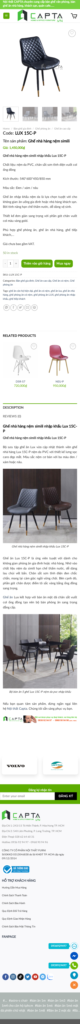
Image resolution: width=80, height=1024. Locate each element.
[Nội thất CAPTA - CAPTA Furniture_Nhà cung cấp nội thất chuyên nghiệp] (40, 16)
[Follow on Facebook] (5, 977)
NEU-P (60, 381)
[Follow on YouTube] (35, 977)
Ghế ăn (8, 597)
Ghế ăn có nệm (60, 281)
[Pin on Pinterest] (34, 307)
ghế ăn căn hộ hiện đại (21, 291)
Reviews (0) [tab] (12, 416)
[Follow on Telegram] (43, 977)
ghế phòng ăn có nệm (20, 295)
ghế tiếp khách (17, 299)
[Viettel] (60, 766)
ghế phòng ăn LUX (44, 295)
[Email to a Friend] (27, 307)
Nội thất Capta (17, 708)
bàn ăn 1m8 (37, 1010)
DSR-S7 (20, 381)
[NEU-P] (59, 359)
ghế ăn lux (56, 291)
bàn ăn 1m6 (45, 1005)
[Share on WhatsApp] (6, 307)
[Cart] (74, 15)
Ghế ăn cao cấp (62, 128)
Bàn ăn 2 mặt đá (59, 1010)
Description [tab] (13, 407)
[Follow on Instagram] (13, 977)
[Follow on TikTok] (20, 977)
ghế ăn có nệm (42, 291)
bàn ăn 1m (38, 1000)
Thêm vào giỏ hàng (36, 263)
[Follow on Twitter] (28, 977)
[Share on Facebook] (13, 307)
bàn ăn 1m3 (57, 1000)
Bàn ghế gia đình (22, 128)
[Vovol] (19, 766)
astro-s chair (19, 1000)
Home (6, 128)
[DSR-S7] (20, 359)
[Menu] (6, 16)
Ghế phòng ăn (42, 128)
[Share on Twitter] (20, 307)
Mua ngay (64, 263)
